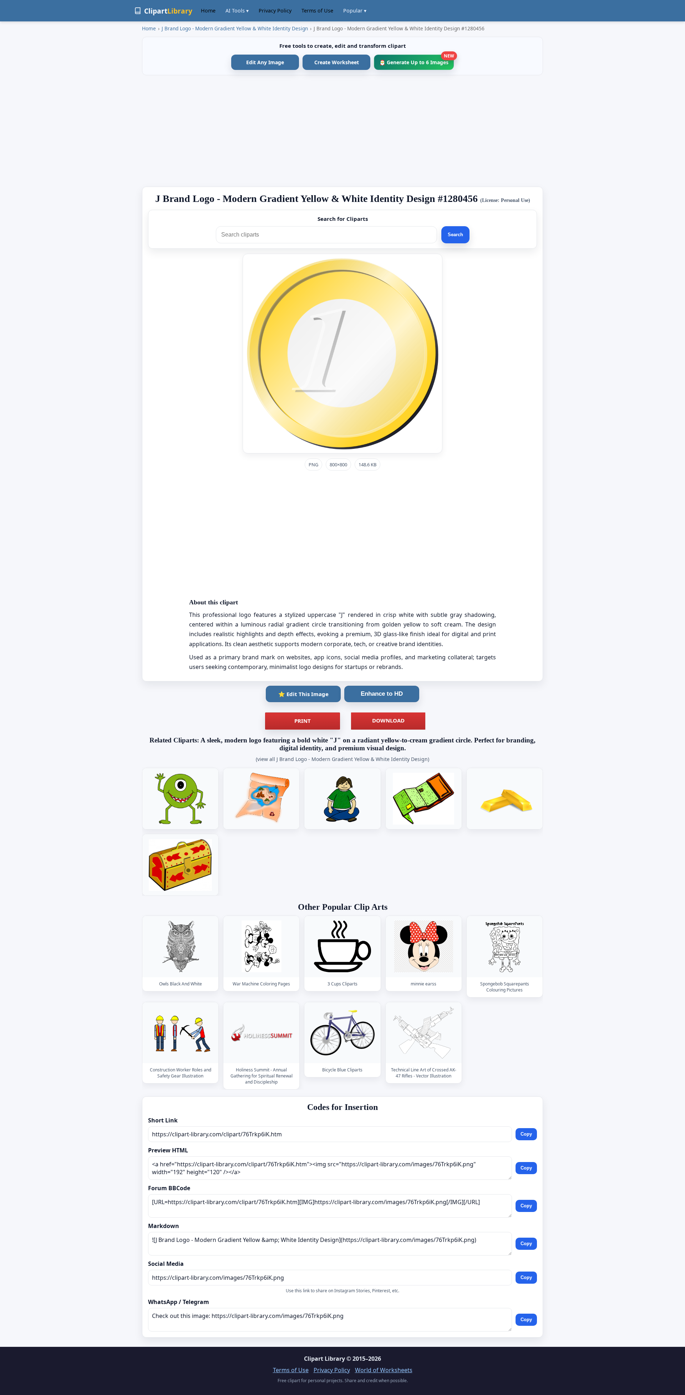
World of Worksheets (383, 1370)
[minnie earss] (423, 947)
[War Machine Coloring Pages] (261, 947)
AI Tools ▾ (237, 10)
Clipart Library (324, 1359)
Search (455, 234)
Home (208, 10)
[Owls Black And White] (180, 947)
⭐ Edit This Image (303, 694)
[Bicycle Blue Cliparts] (342, 1033)
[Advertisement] (342, 131)
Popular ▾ (354, 10)
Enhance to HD (382, 693)
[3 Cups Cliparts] (342, 947)
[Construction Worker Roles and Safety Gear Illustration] (180, 1033)
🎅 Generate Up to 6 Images (416, 60)
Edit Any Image (265, 62)
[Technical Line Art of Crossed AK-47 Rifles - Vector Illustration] (423, 1033)
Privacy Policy (275, 10)
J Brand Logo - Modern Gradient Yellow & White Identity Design (235, 28)
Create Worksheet (336, 62)
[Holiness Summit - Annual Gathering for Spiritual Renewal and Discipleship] (261, 1033)
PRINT (302, 720)
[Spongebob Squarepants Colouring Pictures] (504, 947)
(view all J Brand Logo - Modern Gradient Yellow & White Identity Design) (342, 759)
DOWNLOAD (388, 720)
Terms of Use (317, 10)
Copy (526, 1134)
